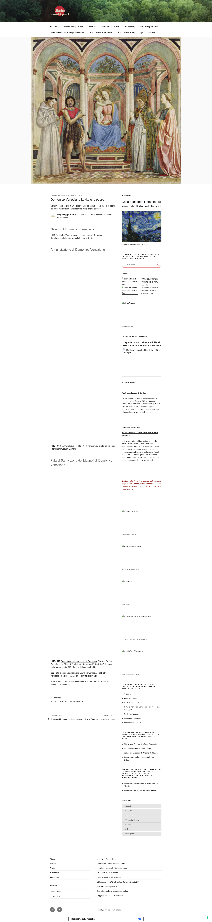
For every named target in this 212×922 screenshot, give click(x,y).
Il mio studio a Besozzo (133, 702)
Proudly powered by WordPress (109, 910)
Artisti (57, 698)
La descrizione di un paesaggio (130, 32)
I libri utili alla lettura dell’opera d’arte (104, 26)
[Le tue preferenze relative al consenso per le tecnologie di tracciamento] (207, 917)
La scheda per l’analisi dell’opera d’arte (141, 26)
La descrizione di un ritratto (100, 32)
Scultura (53, 863)
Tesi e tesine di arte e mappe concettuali (67, 32)
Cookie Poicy (55, 896)
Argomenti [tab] (129, 815)
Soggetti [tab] (128, 810)
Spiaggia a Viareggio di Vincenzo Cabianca (141, 753)
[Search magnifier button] (158, 265)
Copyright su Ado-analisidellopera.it (111, 895)
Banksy (157, 403)
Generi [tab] (128, 806)
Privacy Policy (55, 891)
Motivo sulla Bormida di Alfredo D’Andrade (140, 744)
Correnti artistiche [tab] (132, 820)
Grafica (52, 868)
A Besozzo (128, 694)
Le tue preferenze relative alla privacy (117, 919)
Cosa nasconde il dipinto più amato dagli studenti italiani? (141, 203)
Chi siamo (54, 26)
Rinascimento (76, 701)
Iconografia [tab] (129, 833)
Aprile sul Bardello (131, 698)
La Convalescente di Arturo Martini (137, 748)
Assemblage (54, 877)
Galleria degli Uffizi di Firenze (84, 675)
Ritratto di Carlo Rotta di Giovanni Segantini (141, 790)
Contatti (151, 32)
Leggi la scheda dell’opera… (140, 412)
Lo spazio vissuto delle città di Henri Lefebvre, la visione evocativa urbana (141, 344)
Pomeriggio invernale (132, 718)
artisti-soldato (137, 441)
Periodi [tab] (128, 824)
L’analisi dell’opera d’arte (73, 26)
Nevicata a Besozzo (131, 714)
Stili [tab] (126, 829)
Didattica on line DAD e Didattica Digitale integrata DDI (118, 882)
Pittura (52, 859)
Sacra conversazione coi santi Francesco (79, 661)
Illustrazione (54, 872)
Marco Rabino (75, 196)
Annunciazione (69, 445)
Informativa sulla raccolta (83, 919)
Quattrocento (61, 701)
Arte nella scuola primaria (107, 886)
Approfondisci (64, 684)
